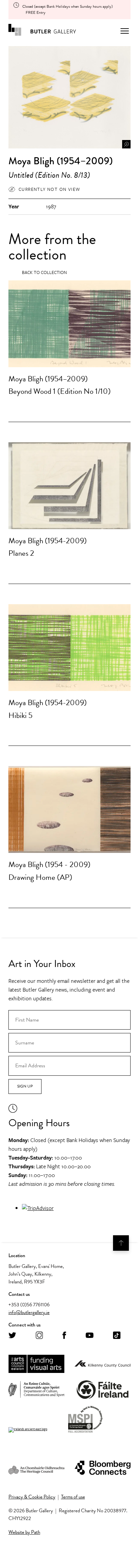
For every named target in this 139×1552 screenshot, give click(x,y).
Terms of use (73, 1497)
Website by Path (24, 1532)
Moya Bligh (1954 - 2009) (49, 864)
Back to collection (44, 272)
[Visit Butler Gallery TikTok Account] (116, 1336)
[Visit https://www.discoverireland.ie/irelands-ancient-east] (27, 1430)
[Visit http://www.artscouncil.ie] (36, 1364)
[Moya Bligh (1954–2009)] (69, 323)
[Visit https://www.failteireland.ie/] (103, 1390)
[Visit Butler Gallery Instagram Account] (39, 1336)
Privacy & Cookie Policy (31, 1497)
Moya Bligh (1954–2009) (48, 378)
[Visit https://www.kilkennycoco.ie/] (103, 1364)
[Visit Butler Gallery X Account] (12, 1335)
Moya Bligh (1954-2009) (47, 540)
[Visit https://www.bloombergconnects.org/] (103, 1468)
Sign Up (25, 1086)
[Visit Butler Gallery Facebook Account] (64, 1336)
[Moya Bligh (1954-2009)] (69, 485)
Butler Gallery (42, 31)
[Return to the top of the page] (121, 1243)
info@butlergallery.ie (29, 1312)
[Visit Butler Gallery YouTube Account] (89, 1336)
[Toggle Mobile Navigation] (124, 31)
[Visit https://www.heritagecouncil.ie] (36, 1468)
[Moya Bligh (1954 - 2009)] (69, 809)
